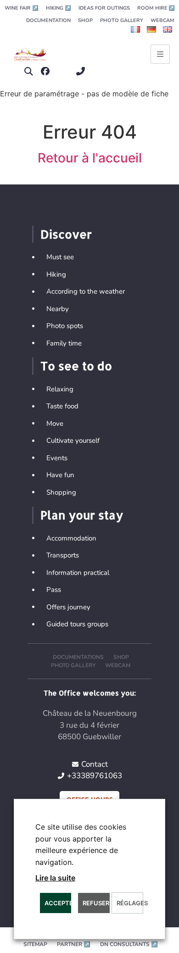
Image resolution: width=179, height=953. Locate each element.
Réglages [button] (130, 903)
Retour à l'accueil (90, 158)
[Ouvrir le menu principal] (160, 54)
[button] (28, 71)
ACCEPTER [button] (58, 903)
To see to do (76, 365)
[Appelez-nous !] (83, 71)
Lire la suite (55, 877)
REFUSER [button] (96, 903)
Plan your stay (81, 514)
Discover (66, 234)
